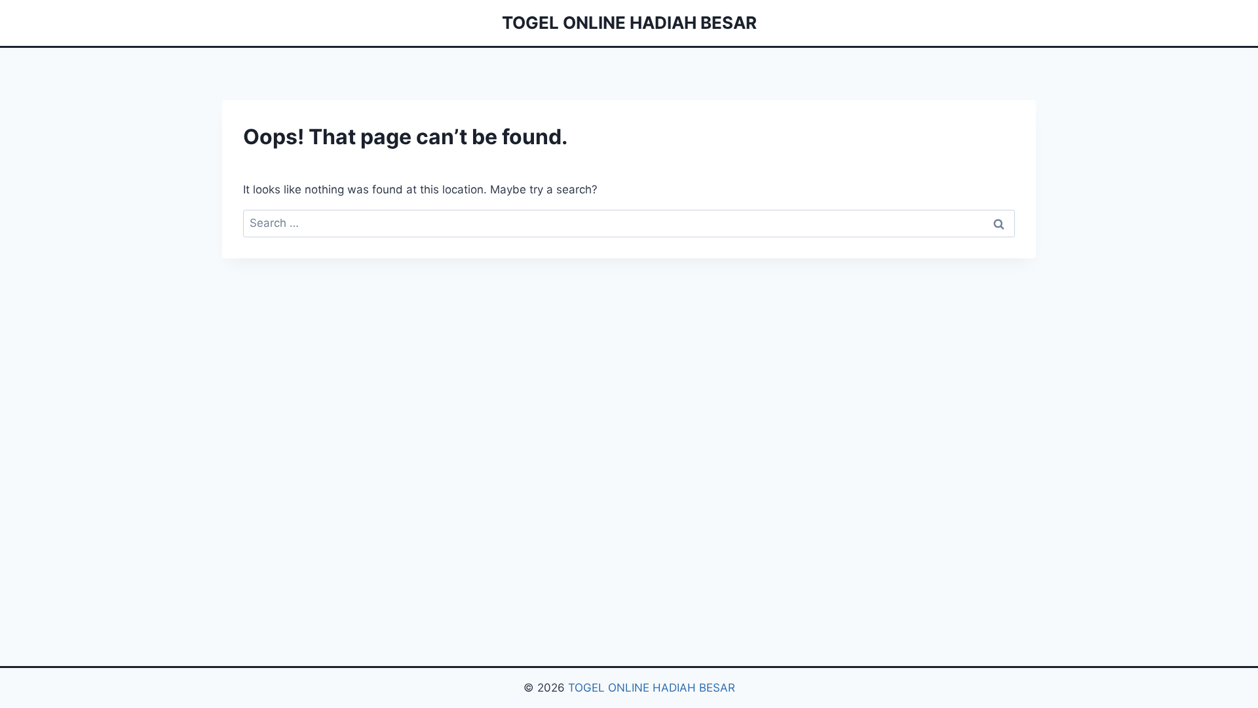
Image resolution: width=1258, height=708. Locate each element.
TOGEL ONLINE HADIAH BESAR (651, 687)
